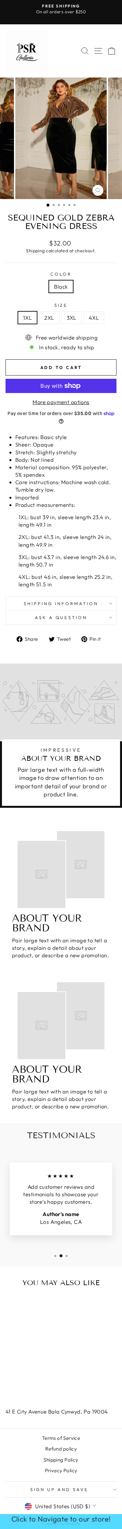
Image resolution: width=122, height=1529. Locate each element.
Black (61, 286)
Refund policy (61, 1449)
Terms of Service (61, 1438)
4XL (94, 317)
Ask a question (61, 617)
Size (61, 305)
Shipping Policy (61, 1460)
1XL (27, 317)
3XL (71, 317)
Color (61, 274)
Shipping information (61, 603)
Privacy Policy (61, 1470)
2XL (49, 317)
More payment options (61, 402)
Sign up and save (59, 1489)
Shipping (35, 251)
